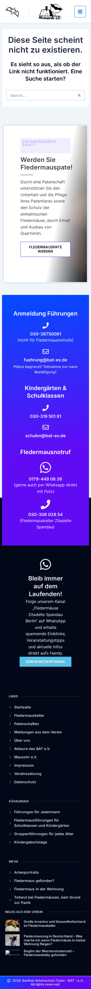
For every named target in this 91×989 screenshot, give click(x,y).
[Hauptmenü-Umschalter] (80, 11)
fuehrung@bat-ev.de (45, 359)
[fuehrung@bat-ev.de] (45, 351)
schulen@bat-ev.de (45, 435)
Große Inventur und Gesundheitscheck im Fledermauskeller (55, 923)
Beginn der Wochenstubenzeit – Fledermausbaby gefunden (49, 953)
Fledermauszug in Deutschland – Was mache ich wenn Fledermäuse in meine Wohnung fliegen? (54, 940)
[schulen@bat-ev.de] (45, 427)
